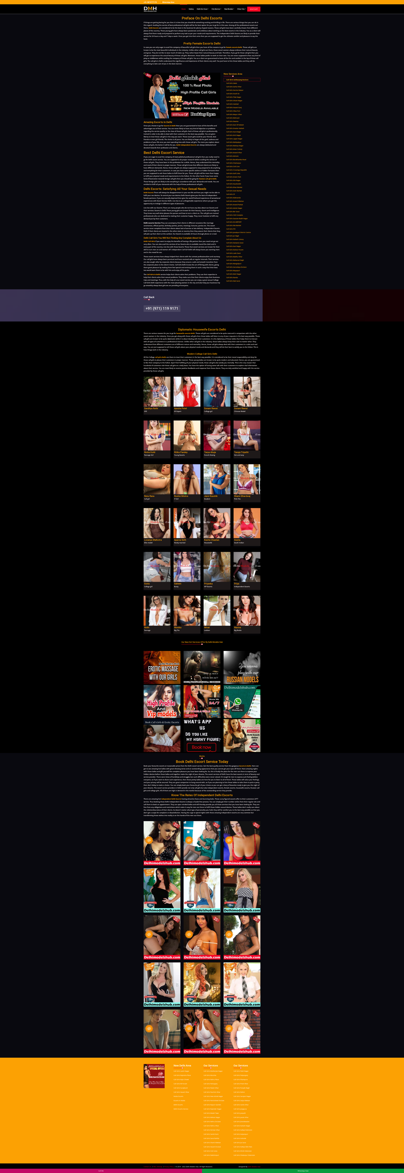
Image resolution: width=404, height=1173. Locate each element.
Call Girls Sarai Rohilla (211, 1138)
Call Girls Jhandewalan (241, 1122)
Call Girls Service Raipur (234, 90)
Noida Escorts (178, 1096)
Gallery (191, 9)
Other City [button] (240, 9)
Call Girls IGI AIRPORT (234, 222)
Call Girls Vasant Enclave (212, 1147)
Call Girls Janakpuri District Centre (238, 232)
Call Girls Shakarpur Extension (244, 1155)
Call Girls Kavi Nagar (233, 246)
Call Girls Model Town (211, 1113)
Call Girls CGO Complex (234, 215)
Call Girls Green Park (233, 177)
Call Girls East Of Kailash (235, 125)
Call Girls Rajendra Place (182, 1075)
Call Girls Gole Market (234, 191)
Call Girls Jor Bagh (232, 236)
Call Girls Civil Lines (210, 1151)
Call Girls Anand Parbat (234, 205)
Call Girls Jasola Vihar (241, 1117)
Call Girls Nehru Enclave (212, 1122)
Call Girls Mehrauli (232, 118)
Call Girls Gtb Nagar (233, 180)
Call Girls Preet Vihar (241, 1084)
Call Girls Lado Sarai (233, 253)
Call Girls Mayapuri (233, 271)
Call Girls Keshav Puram (234, 250)
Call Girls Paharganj (210, 1084)
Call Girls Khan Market (234, 187)
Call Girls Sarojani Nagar (242, 1096)
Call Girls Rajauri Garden (212, 1105)
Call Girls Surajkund (181, 1088)
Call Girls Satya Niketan (242, 1101)
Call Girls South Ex (232, 94)
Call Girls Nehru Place (211, 1079)
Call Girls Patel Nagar (241, 1071)
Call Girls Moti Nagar (233, 274)
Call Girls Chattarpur (233, 163)
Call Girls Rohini (239, 1092)
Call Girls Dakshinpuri (211, 1155)
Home (183, 9)
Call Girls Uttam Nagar (234, 101)
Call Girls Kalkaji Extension (243, 1130)
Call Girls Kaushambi (233, 184)
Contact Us (147, 1167)
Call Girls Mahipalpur (233, 142)
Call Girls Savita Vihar (241, 1105)
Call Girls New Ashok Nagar (213, 1096)
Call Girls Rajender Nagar (212, 1109)
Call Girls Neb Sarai (233, 281)
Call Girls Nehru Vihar (211, 1126)
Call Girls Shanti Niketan (212, 1143)
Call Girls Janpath (240, 1113)
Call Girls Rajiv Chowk (181, 1079)
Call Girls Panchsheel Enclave (214, 1101)
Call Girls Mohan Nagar (212, 1117)
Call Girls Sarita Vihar (233, 87)
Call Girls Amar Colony (234, 149)
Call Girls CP (230, 194)
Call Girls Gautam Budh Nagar (237, 219)
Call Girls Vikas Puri (233, 111)
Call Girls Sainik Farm (211, 1134)
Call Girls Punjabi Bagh (242, 1088)
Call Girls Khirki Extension (243, 1151)
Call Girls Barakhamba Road (236, 160)
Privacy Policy (169, 1167)
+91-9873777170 (150, 2)
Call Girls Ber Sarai (232, 212)
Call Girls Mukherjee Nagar (213, 1071)
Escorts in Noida (179, 1101)
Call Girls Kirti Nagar (233, 135)
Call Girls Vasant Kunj (234, 107)
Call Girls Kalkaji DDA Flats (243, 1147)
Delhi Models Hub (254, 1167)
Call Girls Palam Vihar (211, 1088)
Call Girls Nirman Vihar (212, 1130)
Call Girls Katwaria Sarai (234, 243)
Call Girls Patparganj (241, 1075)
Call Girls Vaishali (232, 104)
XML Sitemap (157, 1167)
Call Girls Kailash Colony (235, 239)
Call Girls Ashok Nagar (234, 208)
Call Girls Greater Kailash (235, 128)
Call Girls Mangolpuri (233, 264)
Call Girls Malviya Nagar (234, 146)
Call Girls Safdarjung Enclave (237, 80)
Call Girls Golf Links (233, 173)
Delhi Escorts (178, 1105)
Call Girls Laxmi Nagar (181, 1071)
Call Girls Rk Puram (180, 1084)
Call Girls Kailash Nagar (242, 1126)
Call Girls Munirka (210, 1075)
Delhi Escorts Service (181, 1109)
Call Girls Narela (232, 277)
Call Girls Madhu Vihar (234, 257)
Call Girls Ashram (232, 156)
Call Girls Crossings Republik (236, 170)
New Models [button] (228, 9)
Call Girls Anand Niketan (235, 201)
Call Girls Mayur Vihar (234, 114)
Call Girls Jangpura (240, 1109)
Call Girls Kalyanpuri (241, 1134)
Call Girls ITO (230, 229)
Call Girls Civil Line (233, 166)
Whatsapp (254, 9)
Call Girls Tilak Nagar (233, 97)
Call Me (101, 1171)
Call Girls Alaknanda (233, 198)
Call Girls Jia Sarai (240, 1143)
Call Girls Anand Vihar (234, 153)
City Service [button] (216, 9)
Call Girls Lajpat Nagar (234, 139)
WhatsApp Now (168, 2)
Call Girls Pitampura (241, 1079)
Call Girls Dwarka (232, 121)
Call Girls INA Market (233, 225)
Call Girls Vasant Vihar (181, 1092)
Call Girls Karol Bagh (233, 132)
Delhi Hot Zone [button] (202, 9)
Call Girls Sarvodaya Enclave (236, 267)
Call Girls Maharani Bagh (235, 260)
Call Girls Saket (231, 83)
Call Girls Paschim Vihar (212, 1092)
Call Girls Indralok (240, 1138)
